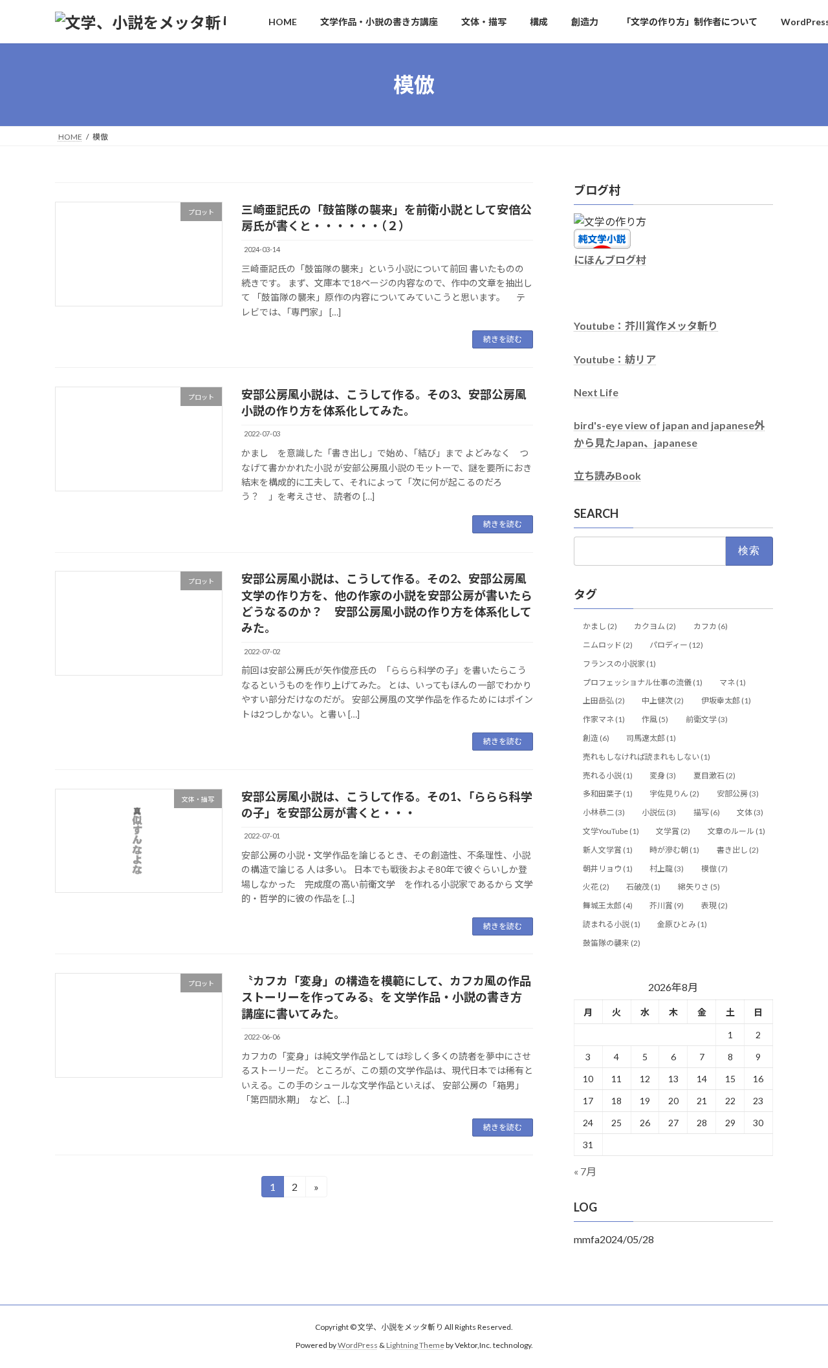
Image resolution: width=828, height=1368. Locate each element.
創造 (596, 738)
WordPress (358, 1346)
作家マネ (604, 719)
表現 (714, 905)
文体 (750, 812)
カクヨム (655, 626)
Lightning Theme (415, 1346)
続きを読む (502, 339)
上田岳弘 (604, 701)
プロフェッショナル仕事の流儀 (643, 682)
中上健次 (663, 701)
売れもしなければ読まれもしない (646, 757)
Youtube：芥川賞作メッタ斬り (646, 326)
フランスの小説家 (619, 663)
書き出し (738, 850)
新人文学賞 (608, 850)
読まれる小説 (611, 924)
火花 (596, 887)
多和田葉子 (608, 794)
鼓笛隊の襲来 (611, 943)
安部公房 (738, 794)
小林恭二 (604, 812)
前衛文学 (707, 719)
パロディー (676, 645)
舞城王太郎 (608, 905)
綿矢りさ (699, 887)
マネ (732, 682)
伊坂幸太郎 (726, 701)
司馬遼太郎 (651, 738)
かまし (600, 626)
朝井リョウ (608, 868)
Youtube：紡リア (615, 359)
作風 (655, 719)
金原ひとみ (682, 924)
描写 (706, 812)
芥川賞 (666, 905)
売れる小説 (608, 775)
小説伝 (659, 812)
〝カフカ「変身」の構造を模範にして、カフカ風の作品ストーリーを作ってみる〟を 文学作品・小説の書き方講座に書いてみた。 (386, 997)
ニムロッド (608, 645)
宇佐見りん (674, 794)
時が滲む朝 (674, 850)
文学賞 (673, 831)
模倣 (714, 868)
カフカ (710, 626)
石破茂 (643, 887)
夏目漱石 (714, 775)
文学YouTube (611, 831)
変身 (662, 775)
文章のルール (736, 831)
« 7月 (585, 1171)
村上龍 (666, 868)
